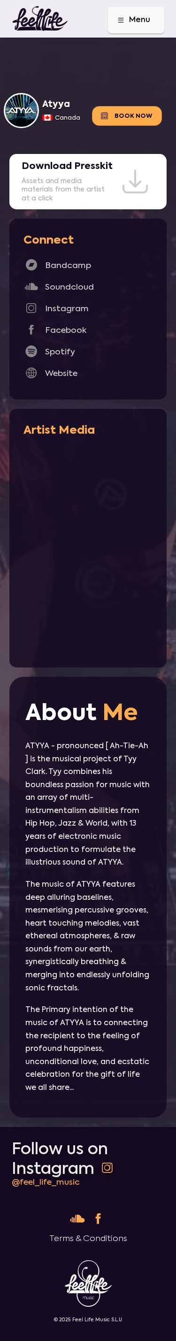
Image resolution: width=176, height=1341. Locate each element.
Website (50, 373)
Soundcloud (58, 286)
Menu (133, 20)
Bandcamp (57, 265)
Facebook (54, 329)
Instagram (56, 308)
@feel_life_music (46, 1182)
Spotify (49, 351)
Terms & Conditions (88, 1238)
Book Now (125, 116)
